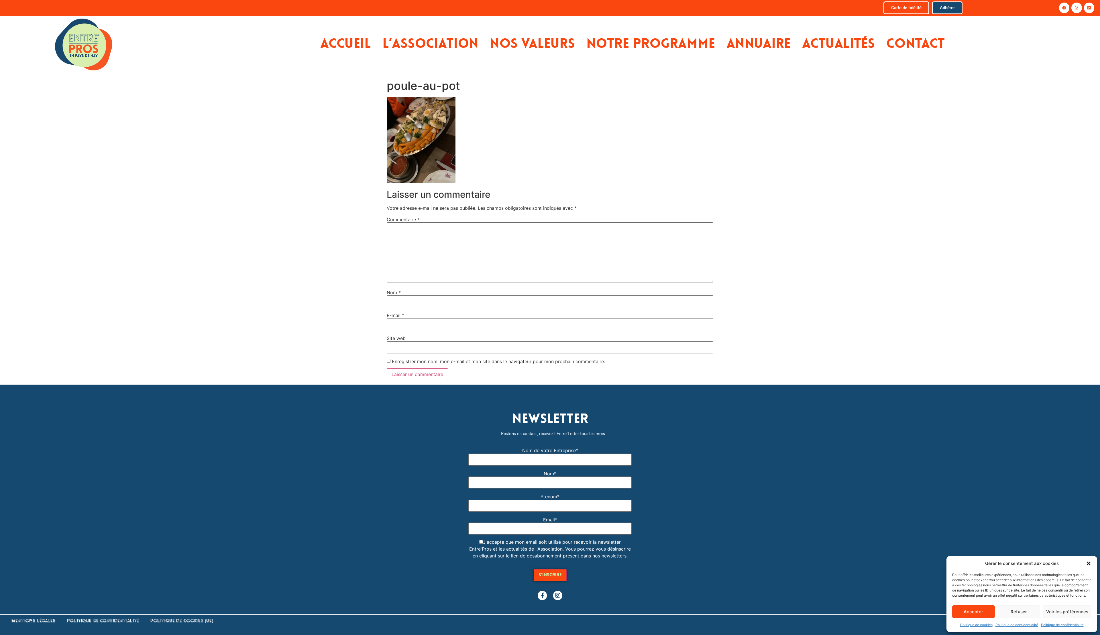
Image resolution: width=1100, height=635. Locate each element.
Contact (915, 44)
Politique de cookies (976, 625)
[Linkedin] (1089, 8)
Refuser (1019, 611)
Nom (394, 292)
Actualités (838, 44)
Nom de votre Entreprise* (550, 450)
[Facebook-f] (542, 595)
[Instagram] (1076, 8)
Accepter (973, 611)
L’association (430, 44)
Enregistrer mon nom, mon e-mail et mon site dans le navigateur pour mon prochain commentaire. (498, 361)
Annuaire (758, 44)
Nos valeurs (532, 44)
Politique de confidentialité (1016, 625)
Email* (550, 519)
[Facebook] (1064, 8)
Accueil (345, 44)
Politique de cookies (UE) (181, 621)
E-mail (395, 315)
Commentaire (403, 219)
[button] (1088, 563)
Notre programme (650, 44)
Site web (396, 338)
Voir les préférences (1067, 611)
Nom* (550, 473)
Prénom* (550, 496)
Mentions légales (33, 621)
